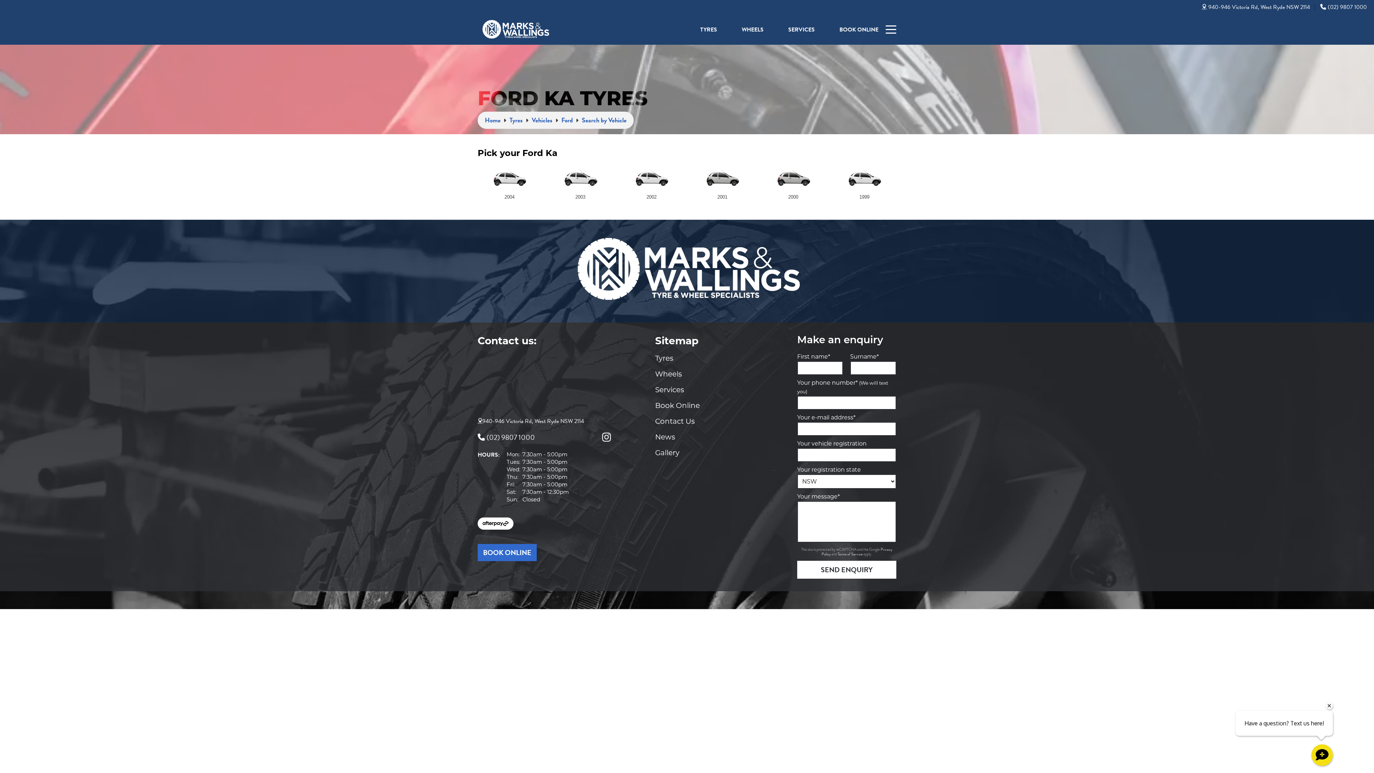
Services (801, 29)
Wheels (753, 29)
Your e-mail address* (826, 417)
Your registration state (829, 469)
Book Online (858, 29)
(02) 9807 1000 (1347, 7)
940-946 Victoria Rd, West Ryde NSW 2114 (1259, 7)
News (665, 437)
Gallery (667, 452)
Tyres (708, 29)
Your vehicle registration (832, 443)
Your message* (818, 496)
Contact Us (675, 421)
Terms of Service (850, 554)
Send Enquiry (847, 569)
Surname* (864, 356)
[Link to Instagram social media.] (606, 437)
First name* (813, 356)
